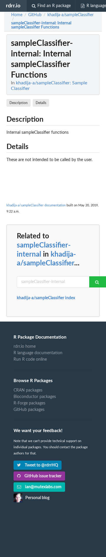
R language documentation (38, 353)
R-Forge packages (29, 403)
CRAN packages (28, 390)
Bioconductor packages (35, 397)
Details (41, 103)
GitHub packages (29, 410)
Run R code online (30, 359)
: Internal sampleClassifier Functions (41, 25)
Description (18, 103)
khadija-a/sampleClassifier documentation (36, 205)
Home (16, 15)
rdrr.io (13, 5)
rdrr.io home (25, 346)
